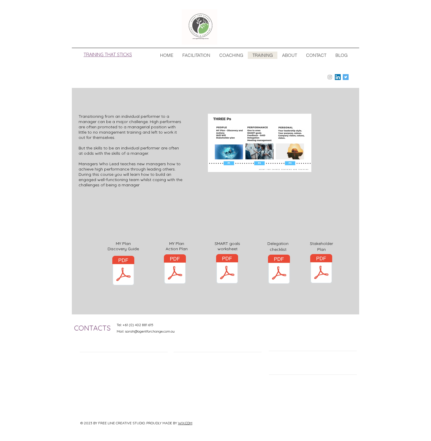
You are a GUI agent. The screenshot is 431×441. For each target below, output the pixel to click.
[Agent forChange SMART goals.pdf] (227, 269)
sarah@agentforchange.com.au (150, 331)
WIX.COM (185, 423)
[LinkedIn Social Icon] (338, 77)
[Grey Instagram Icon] (330, 77)
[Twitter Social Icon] (346, 77)
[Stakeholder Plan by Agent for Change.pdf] (321, 269)
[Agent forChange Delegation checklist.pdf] (279, 270)
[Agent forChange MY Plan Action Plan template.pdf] (174, 270)
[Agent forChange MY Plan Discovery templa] (123, 271)
